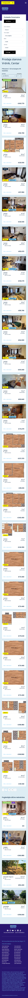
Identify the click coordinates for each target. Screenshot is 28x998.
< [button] (3, 790)
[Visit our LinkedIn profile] (18, 930)
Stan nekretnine (5, 955)
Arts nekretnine (5, 960)
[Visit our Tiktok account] (20, 930)
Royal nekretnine (5, 949)
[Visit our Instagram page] (10, 930)
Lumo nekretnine (17, 963)
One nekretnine (17, 960)
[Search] (12, 2)
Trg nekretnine (17, 958)
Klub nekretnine (5, 952)
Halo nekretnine (17, 950)
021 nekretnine (5, 947)
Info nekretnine (17, 947)
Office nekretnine (5, 950)
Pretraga (8, 52)
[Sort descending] (20, 76)
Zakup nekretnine (18, 961)
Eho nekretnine (17, 952)
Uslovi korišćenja (19, 932)
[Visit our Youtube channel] (13, 930)
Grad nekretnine (5, 946)
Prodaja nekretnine (6, 963)
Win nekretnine (17, 954)
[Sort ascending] (18, 76)
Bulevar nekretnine (18, 949)
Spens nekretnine (5, 954)
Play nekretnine (5, 957)
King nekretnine (5, 958)
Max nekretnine (17, 957)
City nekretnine (17, 946)
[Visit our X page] (15, 930)
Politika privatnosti (9, 932)
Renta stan (4, 961)
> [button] (15, 790)
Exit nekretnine (17, 955)
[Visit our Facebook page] (7, 930)
